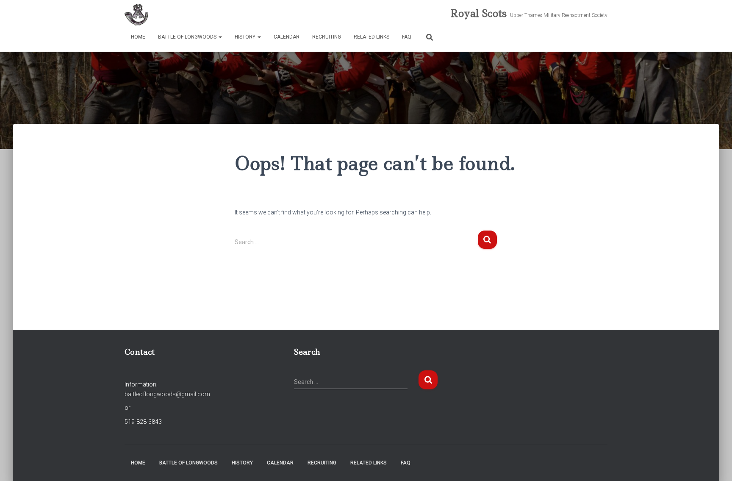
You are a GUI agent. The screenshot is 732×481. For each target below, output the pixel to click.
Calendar (286, 37)
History (246, 37)
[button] (220, 37)
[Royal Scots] (136, 14)
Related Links (371, 37)
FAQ (406, 37)
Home (138, 37)
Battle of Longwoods (188, 37)
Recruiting (326, 37)
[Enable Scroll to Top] (715, 464)
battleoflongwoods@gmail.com (167, 394)
